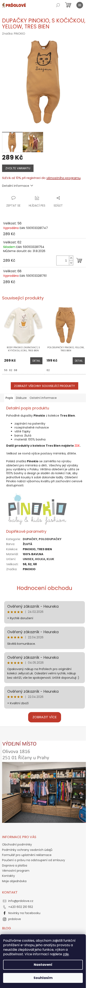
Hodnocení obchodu (44, 588)
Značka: (13, 34)
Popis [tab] (9, 398)
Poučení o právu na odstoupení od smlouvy (33, 860)
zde (66, 954)
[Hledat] (58, 5)
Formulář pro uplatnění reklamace (27, 855)
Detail (36, 360)
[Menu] (80, 5)
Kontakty (8, 876)
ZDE (77, 446)
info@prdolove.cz (20, 901)
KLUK (50, 559)
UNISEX (28, 559)
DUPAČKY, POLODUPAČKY (42, 539)
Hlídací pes (37, 205)
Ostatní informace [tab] (43, 398)
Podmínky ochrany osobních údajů (27, 850)
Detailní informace (15, 186)
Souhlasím (43, 977)
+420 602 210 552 (20, 907)
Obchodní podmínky (17, 844)
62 (10, 370)
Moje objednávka (14, 881)
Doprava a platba (14, 865)
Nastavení (43, 964)
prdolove (14, 919)
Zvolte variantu (17, 168)
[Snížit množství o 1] (71, 262)
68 (15, 370)
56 (5, 370)
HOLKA (40, 559)
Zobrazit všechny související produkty (44, 386)
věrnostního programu (63, 178)
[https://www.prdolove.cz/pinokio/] (37, 508)
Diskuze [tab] (21, 398)
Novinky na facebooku (24, 913)
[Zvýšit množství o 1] (71, 258)
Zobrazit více (44, 717)
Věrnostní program (15, 871)
